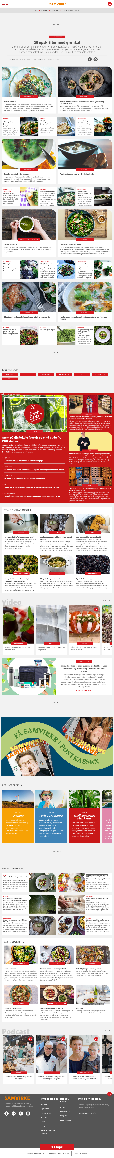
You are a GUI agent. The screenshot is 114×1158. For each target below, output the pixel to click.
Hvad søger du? (49, 1098)
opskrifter (100, 374)
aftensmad (64, 374)
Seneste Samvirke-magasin (48, 1131)
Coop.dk (63, 1116)
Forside (44, 1104)
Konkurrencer (46, 1113)
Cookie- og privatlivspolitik (59, 1153)
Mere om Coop (64, 1100)
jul (28, 374)
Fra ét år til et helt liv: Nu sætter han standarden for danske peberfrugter (32, 496)
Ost (6, 484)
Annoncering (65, 1111)
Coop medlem (65, 1120)
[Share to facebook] (90, 59)
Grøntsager (54, 10)
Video (43, 1122)
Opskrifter (45, 1109)
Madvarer (44, 10)
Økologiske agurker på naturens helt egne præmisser (24, 478)
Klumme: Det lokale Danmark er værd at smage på (23, 460)
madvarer (10, 379)
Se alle (105, 601)
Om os (62, 1107)
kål (82, 374)
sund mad (46, 374)
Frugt (7, 458)
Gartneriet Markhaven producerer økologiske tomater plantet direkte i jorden (34, 469)
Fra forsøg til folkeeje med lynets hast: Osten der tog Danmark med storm (32, 487)
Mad (36, 10)
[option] (18, 630)
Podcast (44, 1117)
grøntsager (57, 37)
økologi (8, 467)
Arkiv (43, 1126)
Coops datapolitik (80, 1153)
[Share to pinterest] (96, 59)
